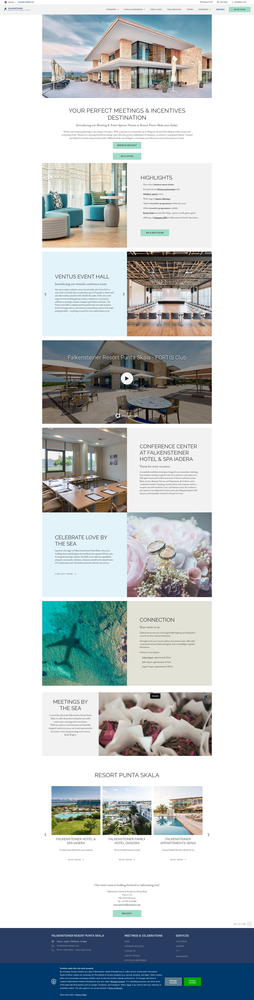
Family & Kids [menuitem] (156, 9)
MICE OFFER (127, 156)
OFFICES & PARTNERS (135, 960)
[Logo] (17, 9)
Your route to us (150, 627)
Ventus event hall (82, 276)
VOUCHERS (181, 941)
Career (180, 946)
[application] (127, 981)
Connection (157, 620)
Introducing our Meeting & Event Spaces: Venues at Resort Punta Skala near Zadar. (127, 125)
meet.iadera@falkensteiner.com (127, 904)
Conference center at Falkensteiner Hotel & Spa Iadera (168, 452)
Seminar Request (127, 145)
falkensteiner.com (26, 2)
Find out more (64, 574)
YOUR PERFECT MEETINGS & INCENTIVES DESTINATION (127, 114)
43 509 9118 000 (129, 901)
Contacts (130, 951)
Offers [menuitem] (190, 9)
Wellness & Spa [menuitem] (174, 9)
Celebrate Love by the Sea (81, 540)
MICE (127, 941)
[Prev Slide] (45, 205)
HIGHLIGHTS (156, 178)
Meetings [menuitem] (220, 9)
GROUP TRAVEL (132, 956)
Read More (75, 860)
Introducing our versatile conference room (81, 284)
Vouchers (223, 2)
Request (127, 913)
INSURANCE (182, 956)
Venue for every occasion (155, 466)
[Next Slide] (124, 205)
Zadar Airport (147, 657)
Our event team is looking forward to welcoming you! (127, 885)
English (11, 2)
